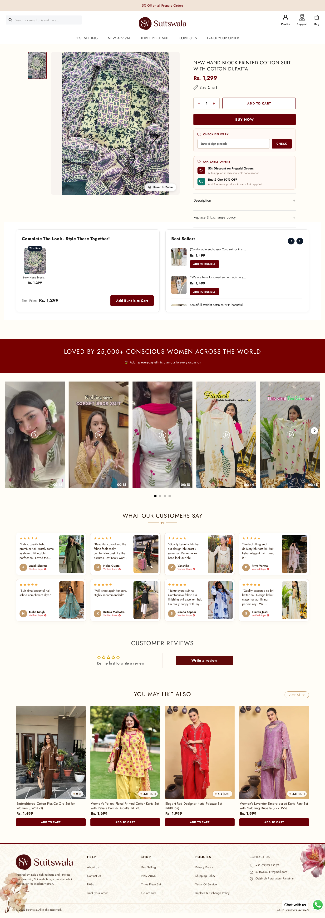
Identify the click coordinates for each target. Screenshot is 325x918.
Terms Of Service (206, 884)
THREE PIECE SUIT (155, 38)
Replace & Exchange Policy (212, 893)
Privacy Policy (204, 867)
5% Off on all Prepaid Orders (162, 5)
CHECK (281, 144)
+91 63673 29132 (267, 865)
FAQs (90, 884)
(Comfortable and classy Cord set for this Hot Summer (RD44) (218, 249)
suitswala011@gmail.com (271, 872)
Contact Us (94, 876)
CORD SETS (188, 38)
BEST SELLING (86, 38)
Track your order (97, 893)
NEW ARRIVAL (119, 38)
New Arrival (148, 876)
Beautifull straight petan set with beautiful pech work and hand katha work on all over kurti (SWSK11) (218, 305)
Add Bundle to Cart (132, 300)
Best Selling (148, 867)
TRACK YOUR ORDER (223, 38)
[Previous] (291, 241)
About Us (93, 867)
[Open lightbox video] (35, 435)
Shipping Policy (205, 876)
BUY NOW (244, 119)
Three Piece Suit (151, 884)
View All (295, 695)
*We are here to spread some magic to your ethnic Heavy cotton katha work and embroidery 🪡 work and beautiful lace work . (218, 277)
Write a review (204, 660)
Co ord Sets (148, 893)
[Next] (299, 241)
